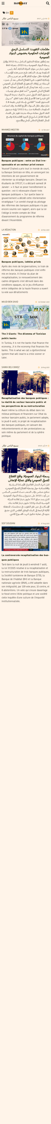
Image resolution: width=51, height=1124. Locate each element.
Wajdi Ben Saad (10, 302)
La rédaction (9, 230)
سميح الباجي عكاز (10, 19)
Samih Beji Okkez (10, 367)
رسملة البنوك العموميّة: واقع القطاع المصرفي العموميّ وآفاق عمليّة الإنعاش (28, 478)
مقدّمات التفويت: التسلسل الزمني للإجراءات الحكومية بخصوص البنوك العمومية (29, 53)
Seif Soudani (8, 523)
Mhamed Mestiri (10, 130)
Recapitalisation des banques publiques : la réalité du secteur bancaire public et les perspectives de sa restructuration (25, 402)
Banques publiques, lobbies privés (21, 262)
